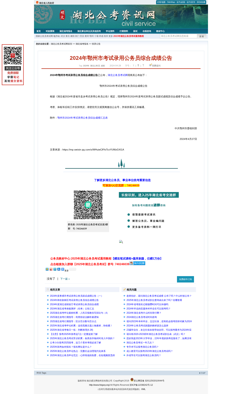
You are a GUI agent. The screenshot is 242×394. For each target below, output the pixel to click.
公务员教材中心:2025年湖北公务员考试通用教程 (106, 258)
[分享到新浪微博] (51, 269)
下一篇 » (65, 278)
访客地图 (161, 2)
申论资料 (110, 31)
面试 (135, 31)
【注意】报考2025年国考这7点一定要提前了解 (74, 334)
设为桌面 (181, 2)
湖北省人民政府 (46, 3)
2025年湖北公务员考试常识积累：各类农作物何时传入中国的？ (82, 338)
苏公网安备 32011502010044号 (149, 380)
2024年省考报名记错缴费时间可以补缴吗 (147, 304)
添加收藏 (201, 2)
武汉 (63, 36)
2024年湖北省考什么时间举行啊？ (143, 313)
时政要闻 (50, 31)
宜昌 (82, 36)
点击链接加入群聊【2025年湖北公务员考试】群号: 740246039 (89, 264)
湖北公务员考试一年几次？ (140, 342)
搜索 (201, 36)
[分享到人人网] (59, 269)
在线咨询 (147, 31)
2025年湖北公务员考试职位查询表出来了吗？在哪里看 (154, 300)
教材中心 (160, 31)
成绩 (103, 66)
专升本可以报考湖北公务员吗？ (142, 347)
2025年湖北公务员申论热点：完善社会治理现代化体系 (78, 351)
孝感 (101, 36)
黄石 (68, 36)
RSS (39, 373)
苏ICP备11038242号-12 (141, 385)
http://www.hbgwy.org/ (99, 385)
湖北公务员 (95, 66)
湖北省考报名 (66, 31)
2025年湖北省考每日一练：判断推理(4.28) (71, 330)
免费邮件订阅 (185, 279)
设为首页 (191, 2)
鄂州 (91, 36)
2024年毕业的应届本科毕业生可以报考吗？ (148, 308)
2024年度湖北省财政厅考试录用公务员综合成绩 (74, 304)
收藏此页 (170, 278)
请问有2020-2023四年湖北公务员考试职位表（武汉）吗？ (155, 334)
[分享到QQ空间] (47, 269)
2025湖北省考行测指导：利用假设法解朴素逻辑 (74, 317)
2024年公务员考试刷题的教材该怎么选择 (147, 325)
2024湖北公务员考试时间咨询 (141, 317)
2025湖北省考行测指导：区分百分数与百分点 (73, 321)
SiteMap (171, 2)
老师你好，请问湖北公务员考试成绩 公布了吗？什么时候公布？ (159, 296)
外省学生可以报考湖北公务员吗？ (143, 355)
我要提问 (156, 65)
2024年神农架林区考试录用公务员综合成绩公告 (74, 300)
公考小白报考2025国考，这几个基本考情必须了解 (75, 342)
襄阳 (72, 36)
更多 (111, 36)
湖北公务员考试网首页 (61, 44)
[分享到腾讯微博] (55, 269)
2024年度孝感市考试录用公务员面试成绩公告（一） (76, 296)
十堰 (96, 36)
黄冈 (87, 36)
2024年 (86, 66)
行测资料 (124, 31)
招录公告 (96, 44)
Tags (44, 373)
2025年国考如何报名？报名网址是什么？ (71, 347)
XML (143, 389)
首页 (38, 31)
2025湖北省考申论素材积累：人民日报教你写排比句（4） (79, 313)
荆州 (106, 36)
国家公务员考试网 (44, 36)
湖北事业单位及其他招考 (89, 31)
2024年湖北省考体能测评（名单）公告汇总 (72, 308)
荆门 (77, 36)
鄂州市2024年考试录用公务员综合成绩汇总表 (82, 117)
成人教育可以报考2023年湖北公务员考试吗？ (149, 351)
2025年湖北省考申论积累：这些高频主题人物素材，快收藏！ (81, 325)
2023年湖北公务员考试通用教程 (128, 36)
